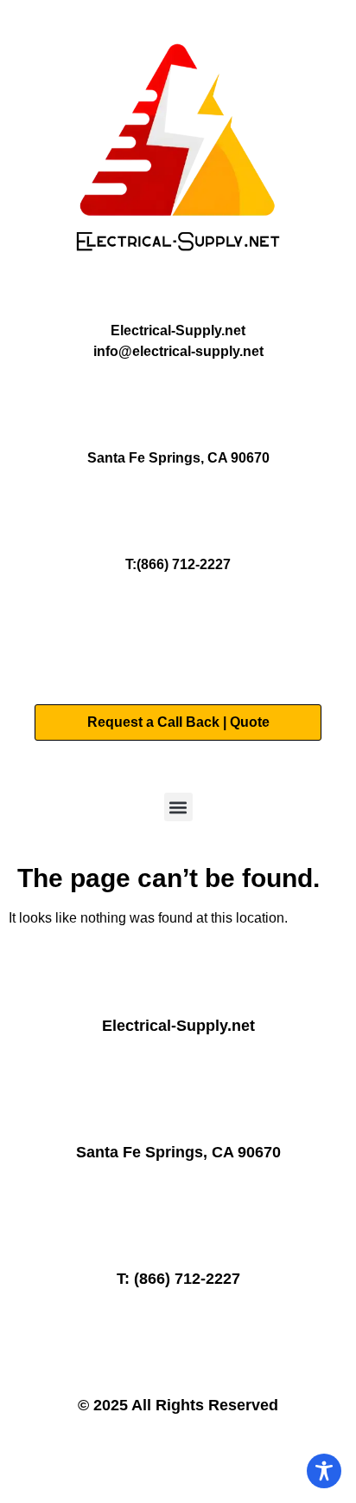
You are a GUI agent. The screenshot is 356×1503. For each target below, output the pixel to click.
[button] (178, 807)
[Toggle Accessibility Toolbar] (324, 1471)
